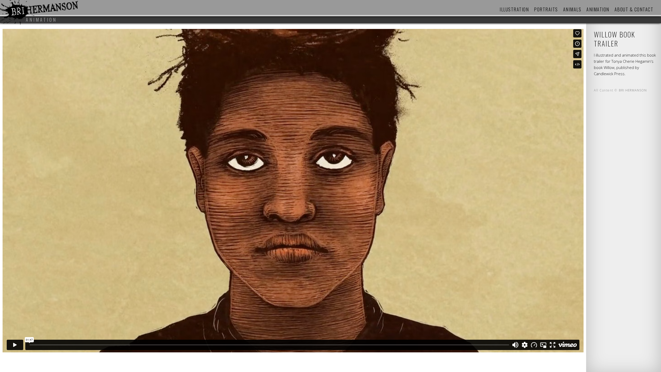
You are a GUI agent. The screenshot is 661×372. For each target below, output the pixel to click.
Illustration (514, 9)
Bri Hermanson (633, 90)
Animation (597, 9)
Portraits (546, 9)
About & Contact (634, 9)
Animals (572, 9)
